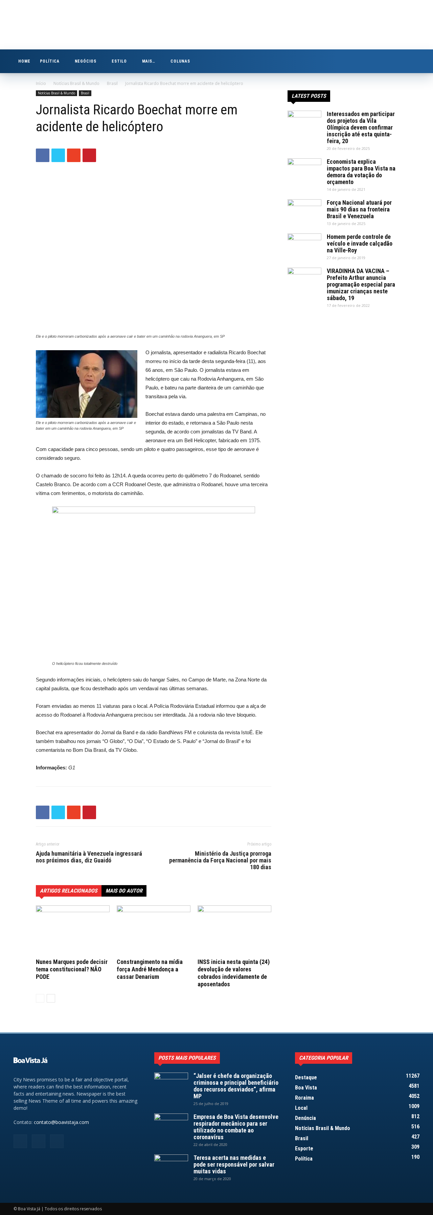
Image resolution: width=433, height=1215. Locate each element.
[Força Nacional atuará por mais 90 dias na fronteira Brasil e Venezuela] (304, 211)
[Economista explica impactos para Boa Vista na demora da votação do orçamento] (304, 170)
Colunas (180, 61)
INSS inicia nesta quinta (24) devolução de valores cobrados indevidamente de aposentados (234, 973)
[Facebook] (391, 61)
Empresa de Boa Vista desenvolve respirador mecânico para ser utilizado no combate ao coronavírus (235, 1127)
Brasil (112, 83)
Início (41, 83)
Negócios (86, 61)
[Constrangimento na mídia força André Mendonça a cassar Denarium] (153, 930)
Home (24, 61)
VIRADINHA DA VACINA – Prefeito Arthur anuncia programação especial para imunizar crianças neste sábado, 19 (361, 284)
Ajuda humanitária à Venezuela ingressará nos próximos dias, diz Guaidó (89, 857)
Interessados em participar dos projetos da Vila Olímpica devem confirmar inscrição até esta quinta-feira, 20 (361, 127)
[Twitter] (414, 61)
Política (50, 61)
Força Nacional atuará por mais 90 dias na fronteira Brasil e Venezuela (359, 209)
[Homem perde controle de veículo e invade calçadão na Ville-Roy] (304, 245)
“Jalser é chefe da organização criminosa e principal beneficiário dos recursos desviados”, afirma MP (235, 1086)
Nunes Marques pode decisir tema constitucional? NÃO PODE (72, 969)
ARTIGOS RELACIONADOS (68, 890)
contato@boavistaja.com (61, 1122)
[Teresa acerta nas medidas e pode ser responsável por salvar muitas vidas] (171, 1166)
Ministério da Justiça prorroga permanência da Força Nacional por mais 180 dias (220, 860)
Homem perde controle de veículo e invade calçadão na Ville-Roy (359, 243)
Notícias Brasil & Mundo (76, 83)
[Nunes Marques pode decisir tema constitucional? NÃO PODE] (73, 930)
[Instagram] (403, 61)
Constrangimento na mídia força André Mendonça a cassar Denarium (150, 969)
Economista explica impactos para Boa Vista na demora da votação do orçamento (361, 171)
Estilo (119, 61)
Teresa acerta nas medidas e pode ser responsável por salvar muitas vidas (233, 1164)
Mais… (148, 61)
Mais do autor (124, 890)
